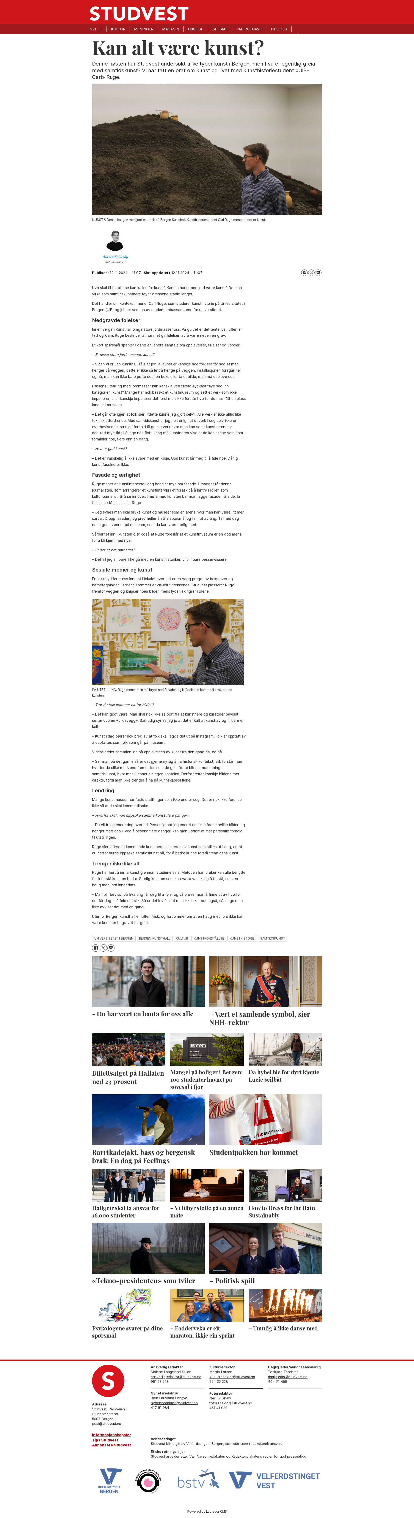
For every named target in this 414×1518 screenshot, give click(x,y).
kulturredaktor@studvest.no (232, 1377)
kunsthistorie (242, 938)
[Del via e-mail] (318, 272)
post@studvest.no (106, 1423)
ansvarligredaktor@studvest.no (176, 1377)
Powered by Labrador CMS (207, 1511)
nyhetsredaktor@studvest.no (174, 1403)
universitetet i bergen (113, 938)
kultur (182, 938)
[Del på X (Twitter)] (311, 272)
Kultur (118, 29)
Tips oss (278, 29)
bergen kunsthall (155, 938)
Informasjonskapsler (111, 1435)
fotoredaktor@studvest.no (230, 1403)
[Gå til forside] (139, 13)
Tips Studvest (105, 1440)
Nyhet (96, 29)
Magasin (170, 29)
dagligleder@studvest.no (287, 1377)
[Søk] (298, 35)
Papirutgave (249, 29)
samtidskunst (272, 938)
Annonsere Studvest (111, 1445)
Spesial (220, 29)
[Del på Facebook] (304, 272)
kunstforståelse (209, 938)
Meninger (143, 29)
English (196, 29)
